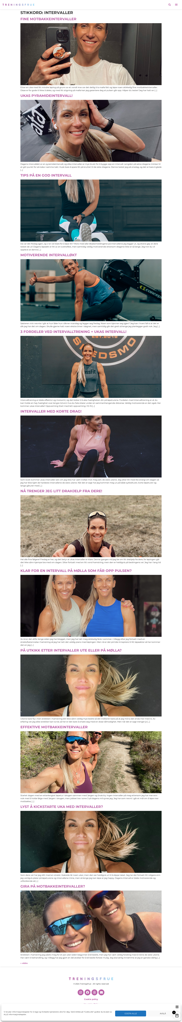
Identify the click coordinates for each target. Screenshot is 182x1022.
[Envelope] (101, 992)
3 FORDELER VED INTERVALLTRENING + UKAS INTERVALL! (73, 332)
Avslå (163, 1013)
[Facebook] (88, 992)
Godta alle (131, 1013)
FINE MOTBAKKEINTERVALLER (48, 19)
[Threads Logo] (94, 992)
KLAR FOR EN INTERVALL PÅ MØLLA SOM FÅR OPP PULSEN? (76, 571)
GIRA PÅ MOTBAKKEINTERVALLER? (52, 886)
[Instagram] (81, 992)
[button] (177, 1007)
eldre (24, 963)
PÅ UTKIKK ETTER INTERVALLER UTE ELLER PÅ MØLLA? (71, 650)
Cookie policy (91, 999)
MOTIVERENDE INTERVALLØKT (48, 255)
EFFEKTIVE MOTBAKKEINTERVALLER (54, 727)
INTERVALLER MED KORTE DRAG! (50, 411)
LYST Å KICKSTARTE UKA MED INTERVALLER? (61, 807)
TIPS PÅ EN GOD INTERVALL (46, 175)
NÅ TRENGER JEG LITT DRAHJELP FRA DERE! (61, 491)
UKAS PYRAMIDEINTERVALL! (46, 96)
